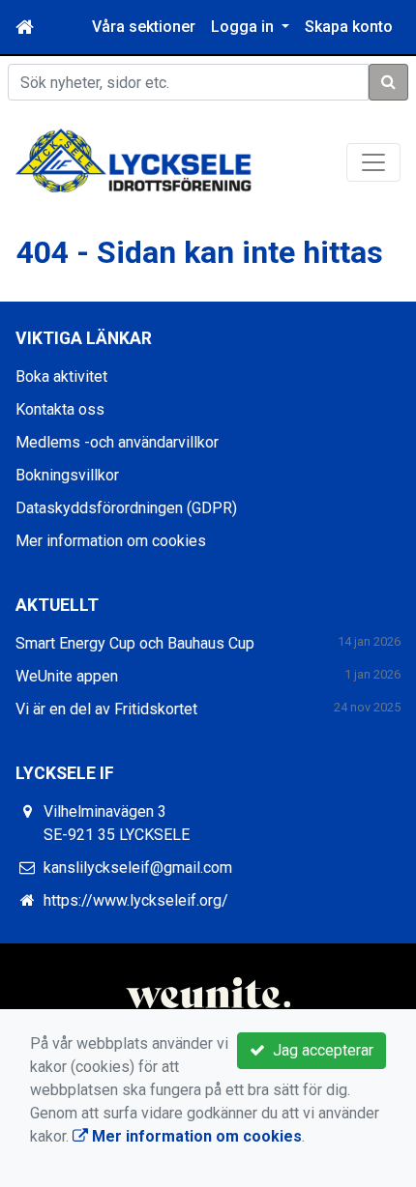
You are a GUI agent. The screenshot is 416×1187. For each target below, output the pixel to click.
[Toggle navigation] (373, 162)
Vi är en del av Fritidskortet (106, 709)
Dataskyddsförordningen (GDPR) (126, 508)
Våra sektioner (143, 26)
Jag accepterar (319, 1050)
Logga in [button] (244, 26)
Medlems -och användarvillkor (117, 442)
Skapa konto (349, 26)
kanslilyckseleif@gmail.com (138, 867)
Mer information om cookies (110, 541)
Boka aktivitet (61, 376)
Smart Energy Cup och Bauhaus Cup (134, 643)
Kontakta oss (59, 409)
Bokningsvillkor (67, 475)
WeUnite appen (66, 676)
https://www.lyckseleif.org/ (136, 900)
